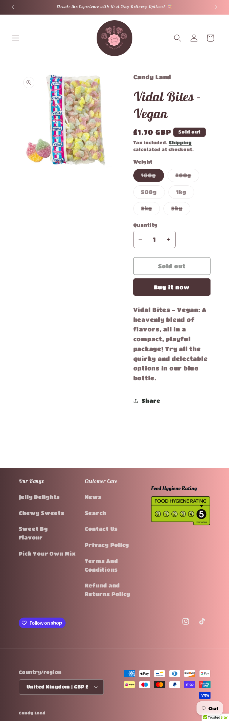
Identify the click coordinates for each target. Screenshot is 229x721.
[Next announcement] (216, 7)
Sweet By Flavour (33, 533)
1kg (185, 194)
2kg (150, 210)
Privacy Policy (107, 545)
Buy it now (172, 287)
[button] (15, 38)
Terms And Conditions (101, 565)
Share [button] (151, 401)
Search (96, 513)
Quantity (145, 225)
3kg (180, 210)
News (93, 497)
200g (187, 177)
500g (153, 194)
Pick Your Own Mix (47, 553)
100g (152, 177)
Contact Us (101, 529)
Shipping (180, 142)
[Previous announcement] (12, 7)
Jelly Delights (39, 497)
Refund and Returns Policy (108, 589)
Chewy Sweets (41, 513)
